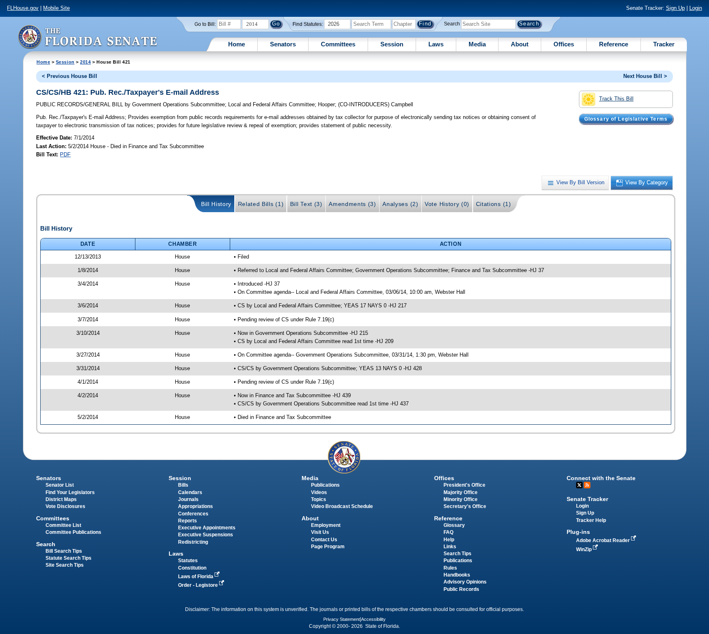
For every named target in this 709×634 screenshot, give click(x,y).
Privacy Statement (341, 619)
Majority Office (461, 492)
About (519, 44)
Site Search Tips (65, 565)
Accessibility (373, 619)
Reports (187, 520)
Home (236, 44)
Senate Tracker (587, 499)
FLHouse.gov (23, 8)
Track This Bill (616, 99)
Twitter (579, 485)
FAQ (448, 532)
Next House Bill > (645, 76)
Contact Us (324, 539)
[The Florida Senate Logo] (87, 37)
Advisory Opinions (465, 581)
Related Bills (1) (261, 204)
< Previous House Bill (69, 76)
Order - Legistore (198, 585)
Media (477, 44)
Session (391, 44)
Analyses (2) (400, 204)
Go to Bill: (205, 24)
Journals (188, 499)
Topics (318, 499)
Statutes (188, 560)
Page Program (328, 546)
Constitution (192, 567)
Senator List (60, 485)
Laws (436, 44)
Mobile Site (56, 8)
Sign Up (675, 8)
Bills (183, 485)
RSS (587, 485)
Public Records (461, 589)
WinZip (584, 549)
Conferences (193, 513)
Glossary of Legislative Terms (626, 118)
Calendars (190, 492)
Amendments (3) (352, 204)
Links (450, 546)
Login (695, 8)
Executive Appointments (207, 527)
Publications (325, 485)
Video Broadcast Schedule (342, 506)
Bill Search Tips (64, 551)
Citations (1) (493, 204)
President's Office (464, 485)
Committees (338, 44)
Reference (613, 44)
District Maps (61, 499)
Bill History (216, 204)
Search (452, 23)
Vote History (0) (447, 204)
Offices (563, 44)
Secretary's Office (465, 506)
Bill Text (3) (306, 204)
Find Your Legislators (70, 492)
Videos (319, 492)
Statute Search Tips (68, 558)
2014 (85, 62)
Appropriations (195, 506)
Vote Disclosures (65, 506)
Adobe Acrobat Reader (603, 540)
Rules (450, 567)
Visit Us (320, 532)
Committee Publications (73, 532)
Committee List (63, 525)
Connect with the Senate (601, 478)
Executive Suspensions (205, 534)
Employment (326, 525)
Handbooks (457, 574)
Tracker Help (591, 520)
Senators (283, 44)
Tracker (664, 44)
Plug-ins (578, 532)
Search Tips (457, 553)
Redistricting (193, 542)
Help (449, 539)
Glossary (454, 525)
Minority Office (461, 499)
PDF (65, 154)
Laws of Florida (196, 576)
